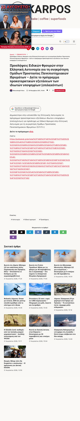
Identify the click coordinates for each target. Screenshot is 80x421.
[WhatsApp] (63, 232)
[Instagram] (42, 48)
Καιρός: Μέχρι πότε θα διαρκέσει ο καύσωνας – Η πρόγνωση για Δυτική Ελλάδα (14, 364)
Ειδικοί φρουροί (29, 219)
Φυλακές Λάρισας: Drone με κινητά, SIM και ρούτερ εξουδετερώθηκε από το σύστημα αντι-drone (14, 301)
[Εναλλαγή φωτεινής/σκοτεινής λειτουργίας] (66, 41)
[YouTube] (28, 48)
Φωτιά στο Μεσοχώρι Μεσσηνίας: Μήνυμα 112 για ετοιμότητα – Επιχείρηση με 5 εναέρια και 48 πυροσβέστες (64, 269)
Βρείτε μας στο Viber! (53, 31)
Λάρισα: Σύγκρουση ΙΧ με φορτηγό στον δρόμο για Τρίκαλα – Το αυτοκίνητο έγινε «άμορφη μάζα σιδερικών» (64, 302)
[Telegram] (37, 48)
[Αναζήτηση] (60, 41)
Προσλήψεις (44, 219)
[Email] (13, 232)
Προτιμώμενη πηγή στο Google (41, 35)
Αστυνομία (15, 219)
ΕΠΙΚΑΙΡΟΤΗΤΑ (60, 90)
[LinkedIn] (54, 232)
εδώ (31, 131)
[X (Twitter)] (21, 232)
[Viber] (51, 48)
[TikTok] (33, 48)
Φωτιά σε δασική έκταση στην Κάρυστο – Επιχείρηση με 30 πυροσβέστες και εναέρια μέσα (39, 334)
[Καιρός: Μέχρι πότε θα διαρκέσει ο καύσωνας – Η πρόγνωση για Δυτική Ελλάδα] (15, 352)
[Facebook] (47, 48)
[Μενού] (74, 41)
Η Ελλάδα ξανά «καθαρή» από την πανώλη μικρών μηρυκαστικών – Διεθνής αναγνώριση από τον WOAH (14, 334)
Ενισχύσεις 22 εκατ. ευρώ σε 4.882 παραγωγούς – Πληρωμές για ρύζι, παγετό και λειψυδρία (40, 301)
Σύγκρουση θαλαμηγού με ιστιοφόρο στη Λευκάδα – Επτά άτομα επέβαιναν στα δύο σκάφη (65, 333)
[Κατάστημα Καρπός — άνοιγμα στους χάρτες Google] (40, 13)
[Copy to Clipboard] (46, 232)
